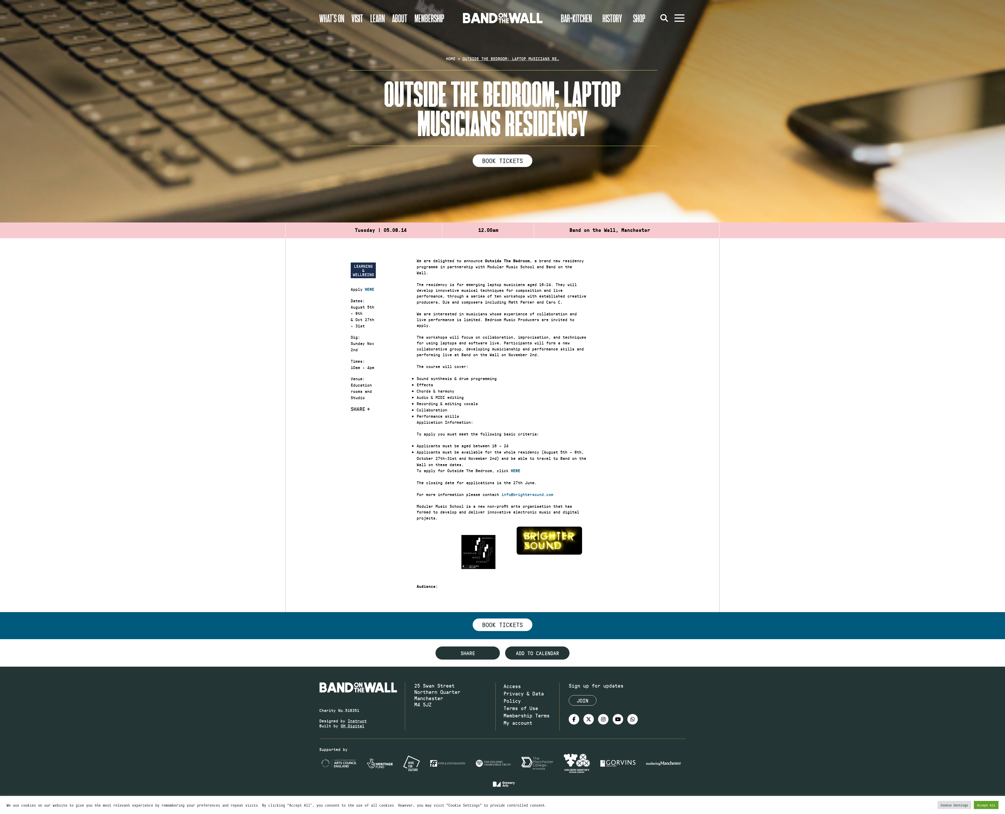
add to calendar (537, 653)
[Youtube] (618, 719)
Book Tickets (502, 160)
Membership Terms (527, 715)
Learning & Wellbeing (363, 270)
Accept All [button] (986, 805)
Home (450, 58)
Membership (429, 18)
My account (518, 722)
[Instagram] (603, 719)
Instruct (357, 720)
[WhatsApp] (632, 719)
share (468, 653)
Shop (639, 18)
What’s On (331, 18)
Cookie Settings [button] (954, 805)
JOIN (582, 700)
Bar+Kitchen (576, 18)
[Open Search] (664, 18)
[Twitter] (588, 719)
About (399, 18)
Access (512, 686)
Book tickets (502, 624)
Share (358, 409)
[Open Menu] (679, 18)
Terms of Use (521, 708)
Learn (377, 18)
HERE (369, 289)
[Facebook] (574, 719)
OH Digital (352, 725)
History (612, 18)
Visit (357, 18)
